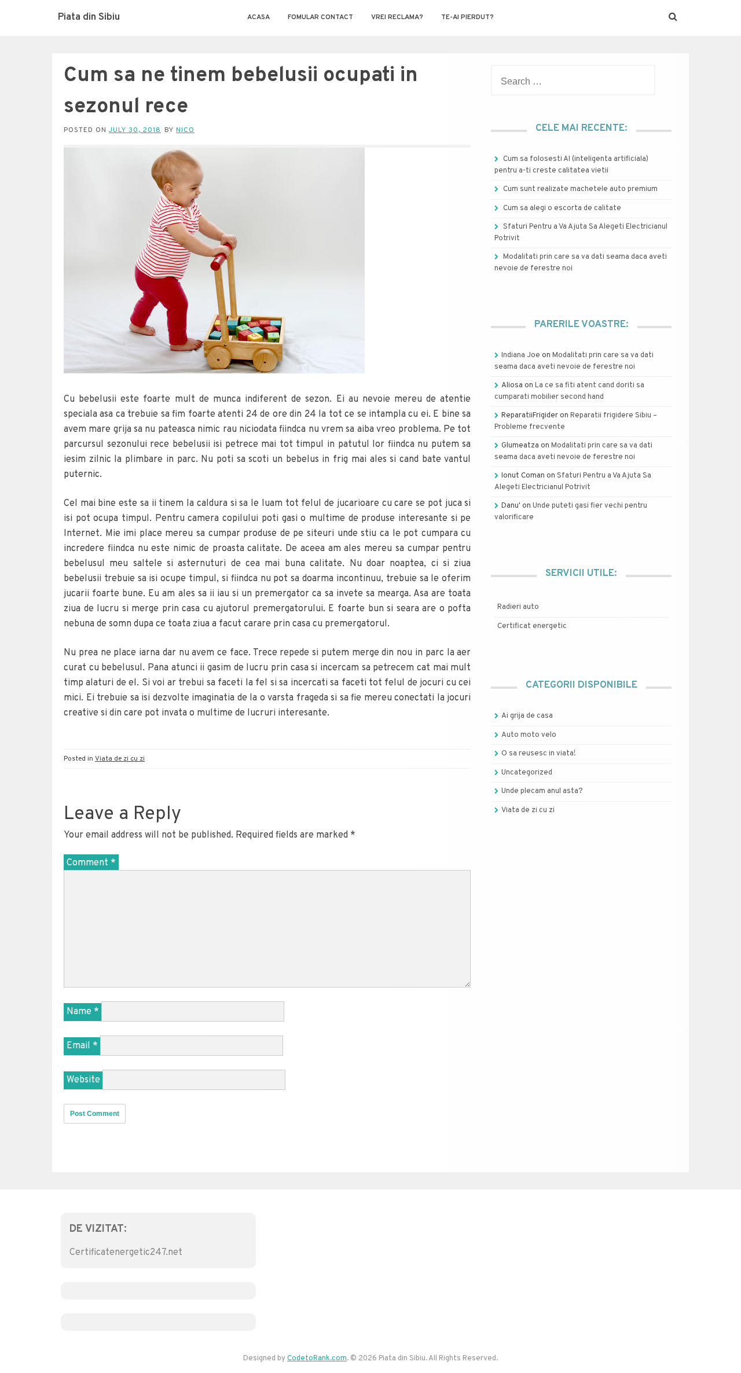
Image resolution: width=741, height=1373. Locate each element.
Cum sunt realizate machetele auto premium (580, 189)
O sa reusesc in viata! (538, 753)
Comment (91, 863)
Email (82, 1046)
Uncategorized (526, 772)
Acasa (258, 17)
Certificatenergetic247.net (125, 1252)
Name (83, 1012)
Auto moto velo (528, 735)
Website (83, 1080)
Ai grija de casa (527, 716)
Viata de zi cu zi (120, 758)
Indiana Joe (520, 355)
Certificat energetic (532, 626)
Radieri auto (518, 607)
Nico (185, 130)
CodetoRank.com (317, 1358)
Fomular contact (320, 17)
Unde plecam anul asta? (542, 791)
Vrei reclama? (397, 17)
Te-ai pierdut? (467, 17)
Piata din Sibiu (89, 17)
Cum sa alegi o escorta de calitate (562, 208)
